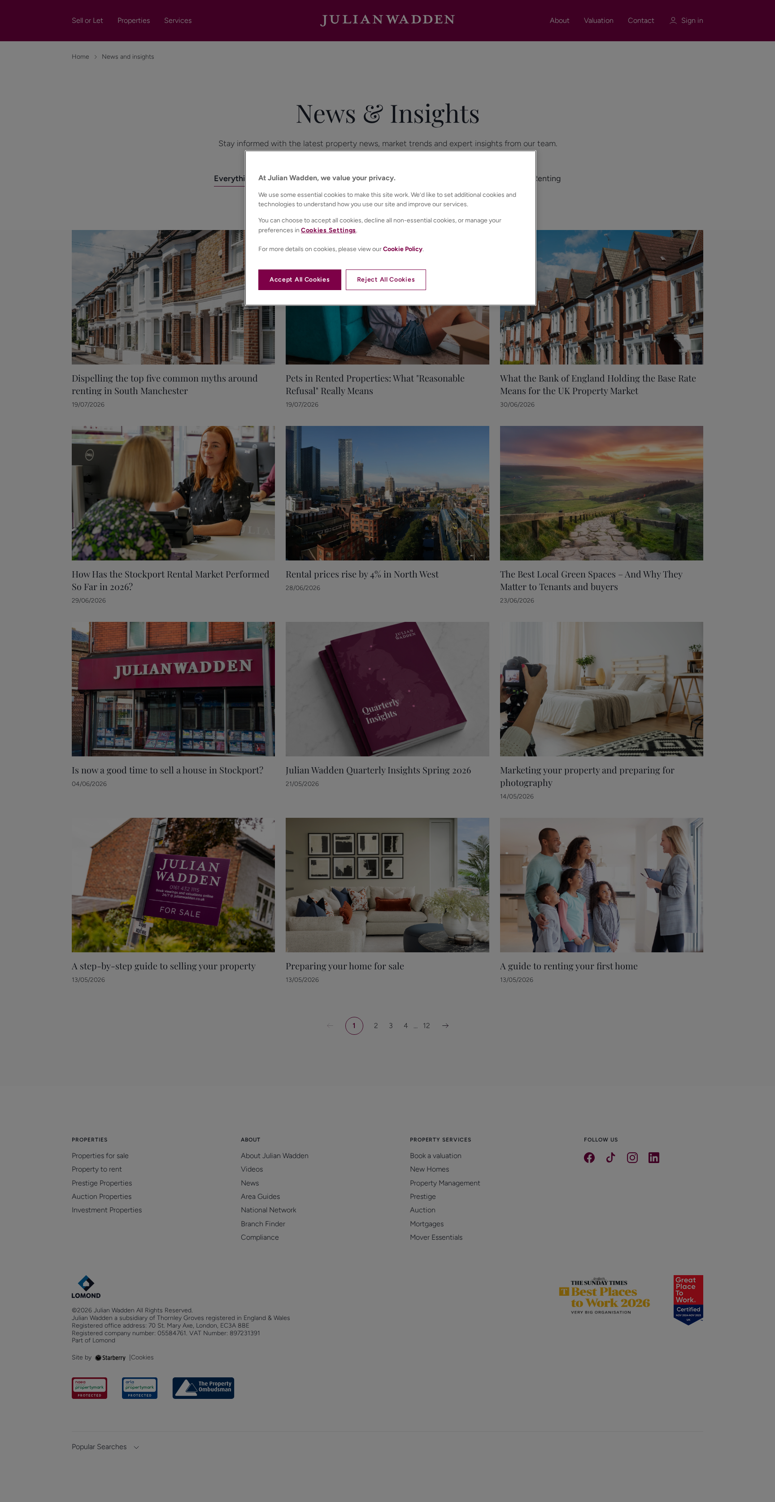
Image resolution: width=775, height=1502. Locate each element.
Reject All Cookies (386, 279)
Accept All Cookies (300, 279)
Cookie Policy (402, 249)
